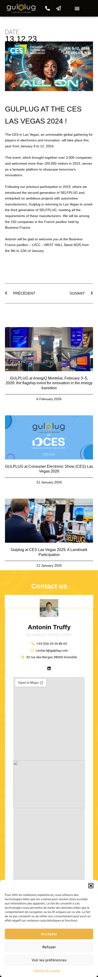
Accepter (49, 934)
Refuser (49, 947)
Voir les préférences (49, 960)
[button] (90, 885)
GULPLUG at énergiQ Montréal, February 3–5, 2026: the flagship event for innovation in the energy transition (49, 383)
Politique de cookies (46, 970)
